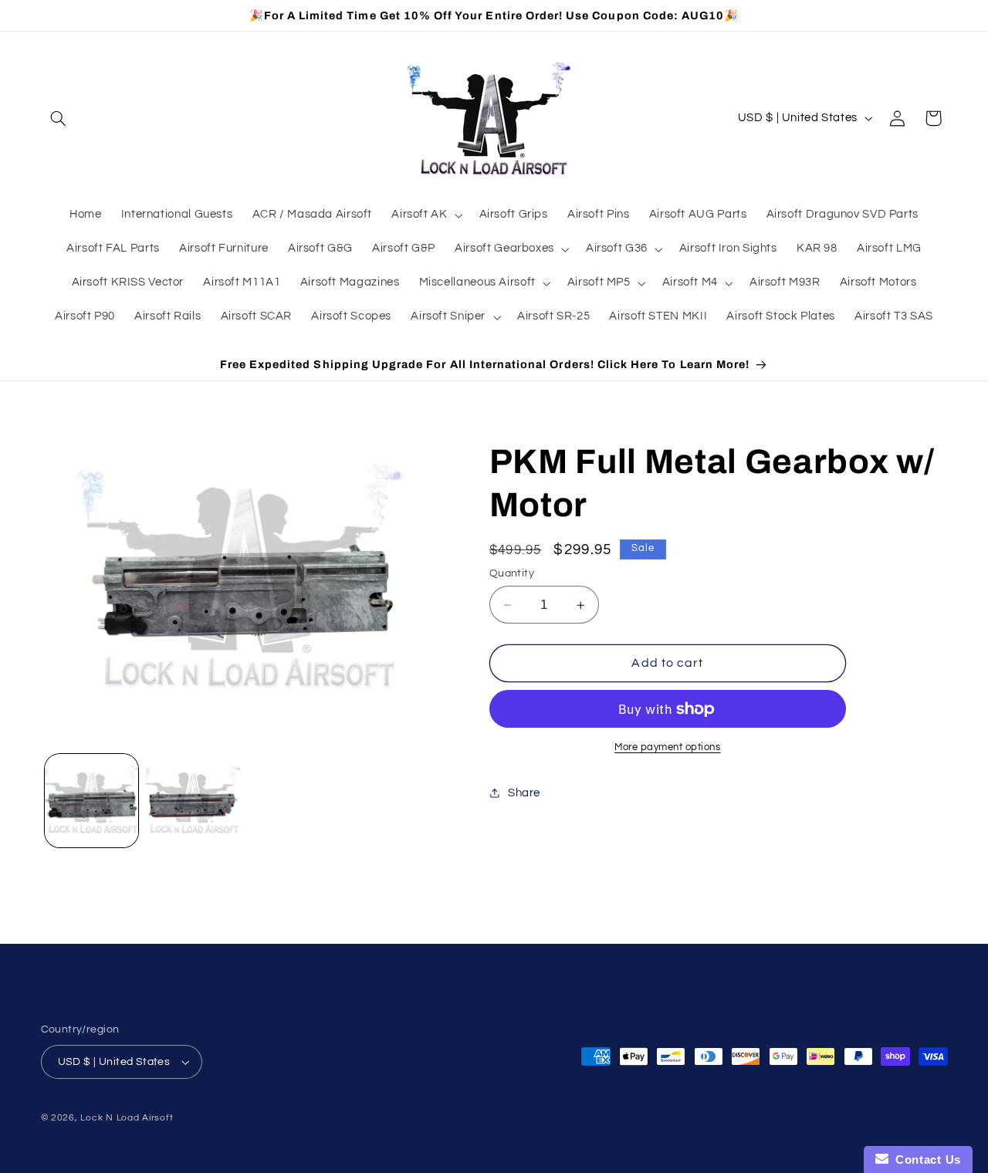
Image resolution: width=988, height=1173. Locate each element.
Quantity (511, 573)
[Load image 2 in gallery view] (192, 800)
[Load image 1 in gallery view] (91, 800)
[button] (58, 118)
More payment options (667, 747)
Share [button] (524, 793)
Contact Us (924, 1159)
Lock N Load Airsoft (126, 1118)
